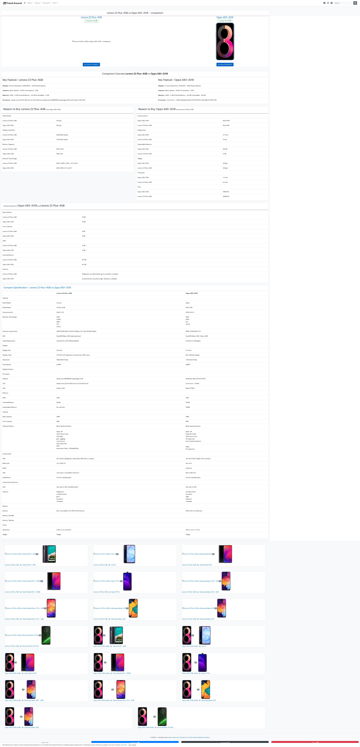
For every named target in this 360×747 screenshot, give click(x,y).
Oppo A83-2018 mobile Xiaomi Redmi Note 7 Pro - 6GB (114, 700)
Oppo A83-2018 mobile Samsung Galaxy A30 (199, 700)
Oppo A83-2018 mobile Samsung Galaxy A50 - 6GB (24, 700)
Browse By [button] (46, 3)
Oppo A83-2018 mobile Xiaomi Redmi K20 (20, 673)
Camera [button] (37, 3)
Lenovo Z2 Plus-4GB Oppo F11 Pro (107, 592)
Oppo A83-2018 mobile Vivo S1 (194, 646)
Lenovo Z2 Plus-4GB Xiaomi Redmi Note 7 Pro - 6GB (24, 619)
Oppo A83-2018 (224, 17)
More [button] (55, 3)
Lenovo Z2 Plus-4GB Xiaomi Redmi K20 (197, 565)
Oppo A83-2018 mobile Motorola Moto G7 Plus (155, 727)
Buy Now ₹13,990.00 (225, 64)
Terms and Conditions (196, 737)
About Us (175, 737)
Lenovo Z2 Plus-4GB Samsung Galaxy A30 (110, 619)
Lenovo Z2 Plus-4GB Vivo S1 (105, 565)
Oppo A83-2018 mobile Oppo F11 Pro (196, 673)
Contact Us (184, 737)
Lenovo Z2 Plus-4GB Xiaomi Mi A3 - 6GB (20, 565)
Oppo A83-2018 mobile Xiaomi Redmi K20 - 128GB (112, 673)
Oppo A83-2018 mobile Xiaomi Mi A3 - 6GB (110, 646)
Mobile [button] (29, 3)
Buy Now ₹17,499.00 (91, 64)
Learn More (123, 745)
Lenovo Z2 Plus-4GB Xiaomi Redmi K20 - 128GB (22, 592)
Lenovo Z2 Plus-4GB (91, 17)
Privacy (207, 737)
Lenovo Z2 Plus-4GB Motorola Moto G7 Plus (21, 646)
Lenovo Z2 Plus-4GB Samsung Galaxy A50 (198, 619)
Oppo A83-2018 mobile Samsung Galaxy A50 (22, 727)
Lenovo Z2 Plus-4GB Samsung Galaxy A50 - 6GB (200, 592)
